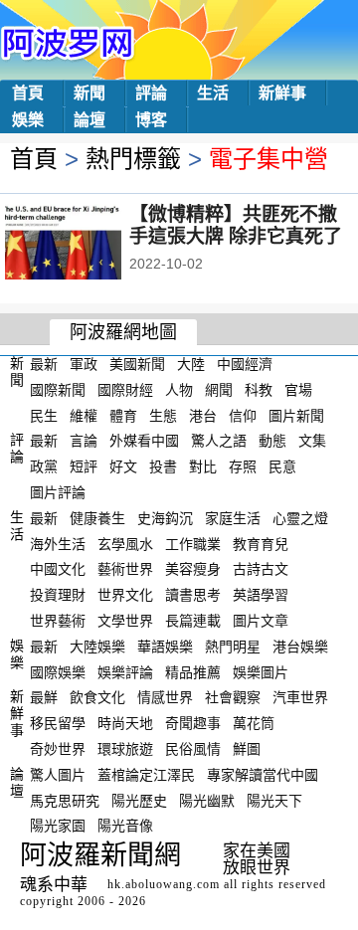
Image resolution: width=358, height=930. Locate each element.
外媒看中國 (144, 441)
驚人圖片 (58, 775)
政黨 (44, 466)
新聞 (89, 93)
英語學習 (260, 595)
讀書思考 (193, 595)
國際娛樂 (58, 671)
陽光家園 (58, 826)
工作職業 (193, 543)
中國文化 (58, 569)
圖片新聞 (296, 415)
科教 (258, 390)
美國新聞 (137, 364)
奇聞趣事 (193, 723)
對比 (203, 466)
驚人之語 (219, 441)
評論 (151, 93)
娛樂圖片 (260, 671)
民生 (44, 415)
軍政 (83, 364)
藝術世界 (125, 569)
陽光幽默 (207, 800)
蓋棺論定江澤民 (146, 775)
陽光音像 (125, 826)
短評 (83, 466)
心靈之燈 (300, 518)
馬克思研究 (64, 800)
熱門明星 (233, 646)
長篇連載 (193, 621)
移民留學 (58, 723)
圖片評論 (58, 492)
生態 (163, 415)
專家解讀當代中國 (262, 775)
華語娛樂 (165, 646)
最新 (44, 364)
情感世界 (165, 697)
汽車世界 (300, 697)
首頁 (28, 93)
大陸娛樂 (97, 646)
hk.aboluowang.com (163, 884)
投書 (163, 466)
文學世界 (125, 621)
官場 (298, 390)
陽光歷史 (139, 800)
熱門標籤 (133, 158)
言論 (83, 441)
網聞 (219, 390)
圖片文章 (260, 621)
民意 (282, 466)
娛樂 (28, 119)
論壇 (89, 119)
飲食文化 (97, 697)
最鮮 (44, 697)
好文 (123, 466)
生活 (213, 93)
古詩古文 (260, 569)
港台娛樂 (300, 646)
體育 (123, 415)
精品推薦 (193, 671)
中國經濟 (244, 364)
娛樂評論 (125, 671)
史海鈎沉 (165, 518)
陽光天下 (274, 800)
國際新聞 (58, 390)
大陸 (191, 364)
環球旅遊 (125, 749)
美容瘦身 (193, 569)
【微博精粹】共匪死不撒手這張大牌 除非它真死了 (235, 225)
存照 (243, 466)
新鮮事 (282, 93)
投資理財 (58, 595)
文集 (312, 441)
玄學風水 (125, 543)
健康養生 (97, 518)
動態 (272, 441)
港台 (203, 415)
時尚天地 (125, 723)
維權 (83, 415)
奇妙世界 (58, 749)
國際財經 (125, 390)
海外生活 (58, 543)
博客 (151, 119)
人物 (179, 390)
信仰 (243, 415)
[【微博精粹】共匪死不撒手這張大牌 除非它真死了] (90, 243)
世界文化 (125, 595)
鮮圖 (247, 749)
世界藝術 (58, 621)
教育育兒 (260, 543)
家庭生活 (233, 518)
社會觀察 (233, 697)
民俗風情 (193, 749)
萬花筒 (253, 723)
